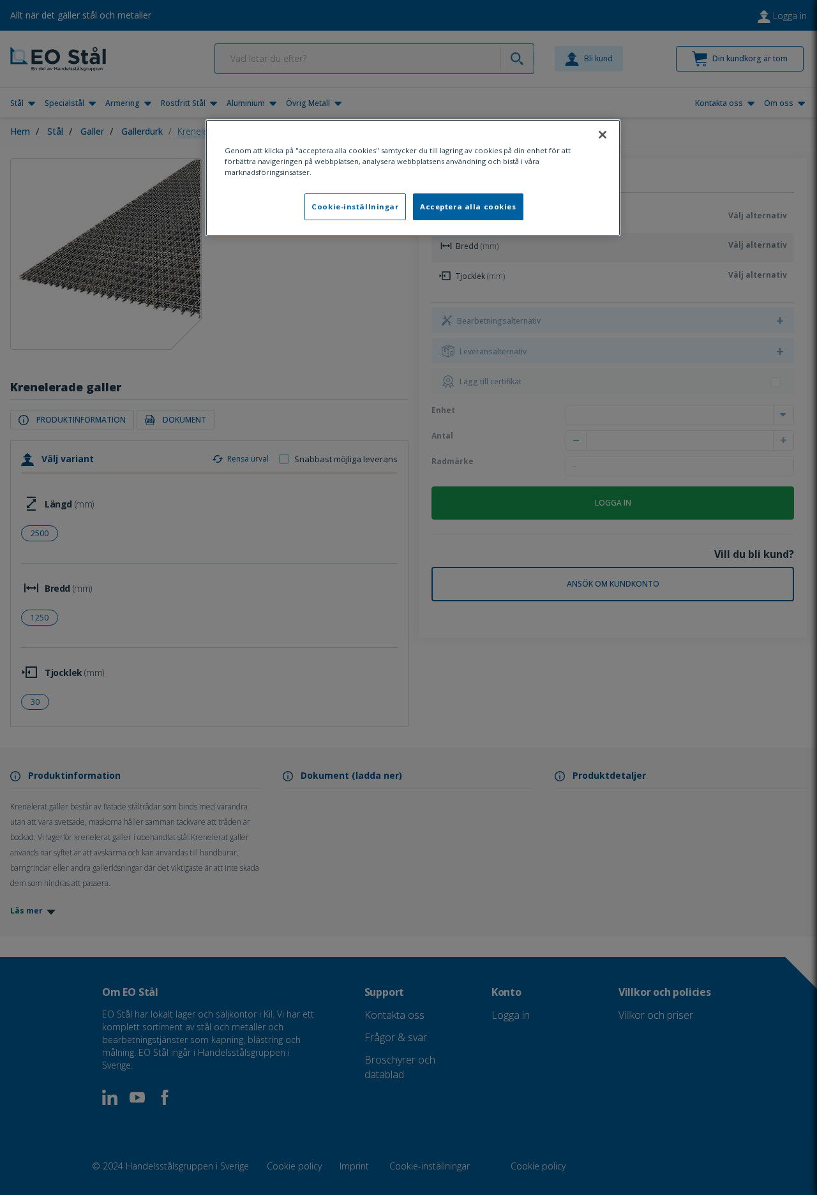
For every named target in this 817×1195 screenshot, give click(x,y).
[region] (413, 177)
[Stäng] (602, 135)
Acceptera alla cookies (468, 206)
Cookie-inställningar (354, 206)
